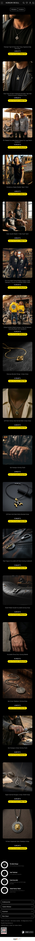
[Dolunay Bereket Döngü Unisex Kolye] (17, 356)
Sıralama (21, 9)
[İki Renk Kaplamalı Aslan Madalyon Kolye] (17, 824)
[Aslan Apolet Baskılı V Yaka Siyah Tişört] (17, 216)
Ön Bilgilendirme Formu (26, 920)
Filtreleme (14, 9)
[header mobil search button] (23, 2)
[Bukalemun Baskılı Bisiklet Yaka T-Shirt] (17, 169)
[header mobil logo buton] (12, 2)
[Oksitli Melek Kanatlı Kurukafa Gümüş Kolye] (17, 590)
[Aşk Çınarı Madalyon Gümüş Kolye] (17, 683)
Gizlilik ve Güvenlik (5, 920)
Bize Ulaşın (5, 916)
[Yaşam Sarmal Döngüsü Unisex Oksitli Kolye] (17, 777)
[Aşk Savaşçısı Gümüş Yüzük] (17, 450)
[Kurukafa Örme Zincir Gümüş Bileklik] (17, 637)
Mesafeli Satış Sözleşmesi (7, 923)
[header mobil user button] (30, 2)
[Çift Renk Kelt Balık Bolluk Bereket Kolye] (17, 496)
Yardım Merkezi (6, 907)
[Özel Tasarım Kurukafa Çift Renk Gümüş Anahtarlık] (17, 543)
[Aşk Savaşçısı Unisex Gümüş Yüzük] (17, 730)
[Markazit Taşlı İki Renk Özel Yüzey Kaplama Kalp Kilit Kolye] (17, 29)
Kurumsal (5, 911)
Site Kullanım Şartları (15, 920)
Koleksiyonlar (6, 902)
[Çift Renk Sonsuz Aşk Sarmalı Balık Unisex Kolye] (17, 403)
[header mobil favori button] (27, 2)
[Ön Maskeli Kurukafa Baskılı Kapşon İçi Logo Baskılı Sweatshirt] (17, 123)
